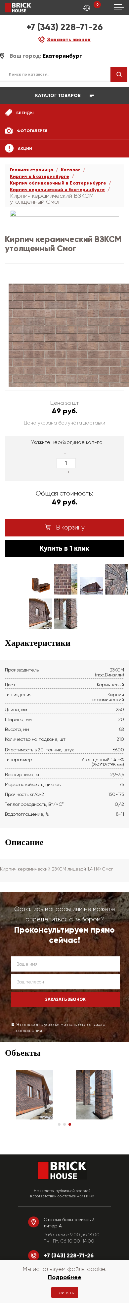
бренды (24, 113)
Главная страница (31, 170)
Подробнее (64, 1277)
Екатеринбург (62, 55)
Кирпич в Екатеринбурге (39, 176)
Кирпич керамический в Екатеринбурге (57, 189)
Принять (65, 1292)
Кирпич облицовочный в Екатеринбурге (58, 183)
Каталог (70, 170)
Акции (24, 148)
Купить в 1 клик (64, 548)
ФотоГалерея (31, 130)
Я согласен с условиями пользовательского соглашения (60, 1027)
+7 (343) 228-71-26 (64, 26)
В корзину (69, 527)
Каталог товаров (58, 95)
